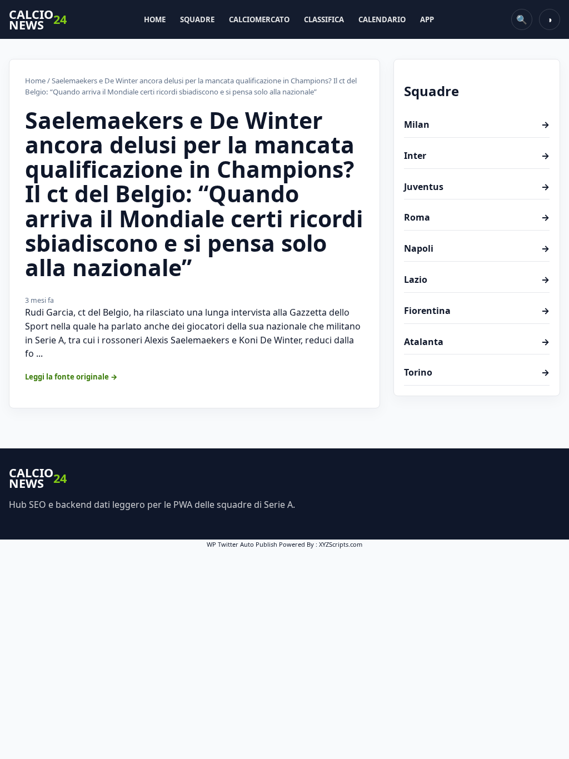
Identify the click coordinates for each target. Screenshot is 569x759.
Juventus (477, 187)
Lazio (477, 279)
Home (155, 19)
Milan (477, 124)
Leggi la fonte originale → (71, 377)
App (427, 19)
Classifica (324, 19)
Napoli (477, 248)
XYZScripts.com (340, 544)
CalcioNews (38, 20)
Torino (477, 372)
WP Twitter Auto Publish (242, 544)
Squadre (197, 19)
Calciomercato (259, 19)
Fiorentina (477, 310)
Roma (477, 217)
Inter (477, 155)
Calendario (382, 19)
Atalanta (477, 342)
